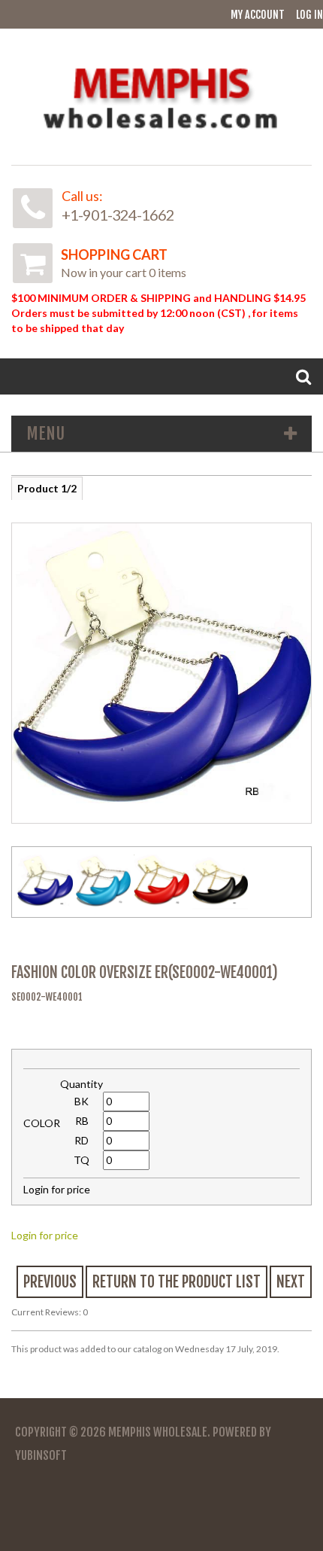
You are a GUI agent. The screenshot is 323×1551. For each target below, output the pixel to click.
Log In (309, 14)
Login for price (44, 1235)
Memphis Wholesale (157, 1432)
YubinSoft (41, 1455)
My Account (258, 14)
